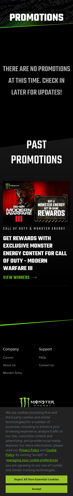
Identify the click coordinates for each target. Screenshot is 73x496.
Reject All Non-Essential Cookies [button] (36, 479)
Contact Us (46, 365)
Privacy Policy (29, 450)
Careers (8, 357)
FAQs (42, 357)
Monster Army (12, 373)
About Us (9, 365)
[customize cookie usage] (59, 471)
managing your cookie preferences (32, 460)
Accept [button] (36, 489)
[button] (57, 470)
